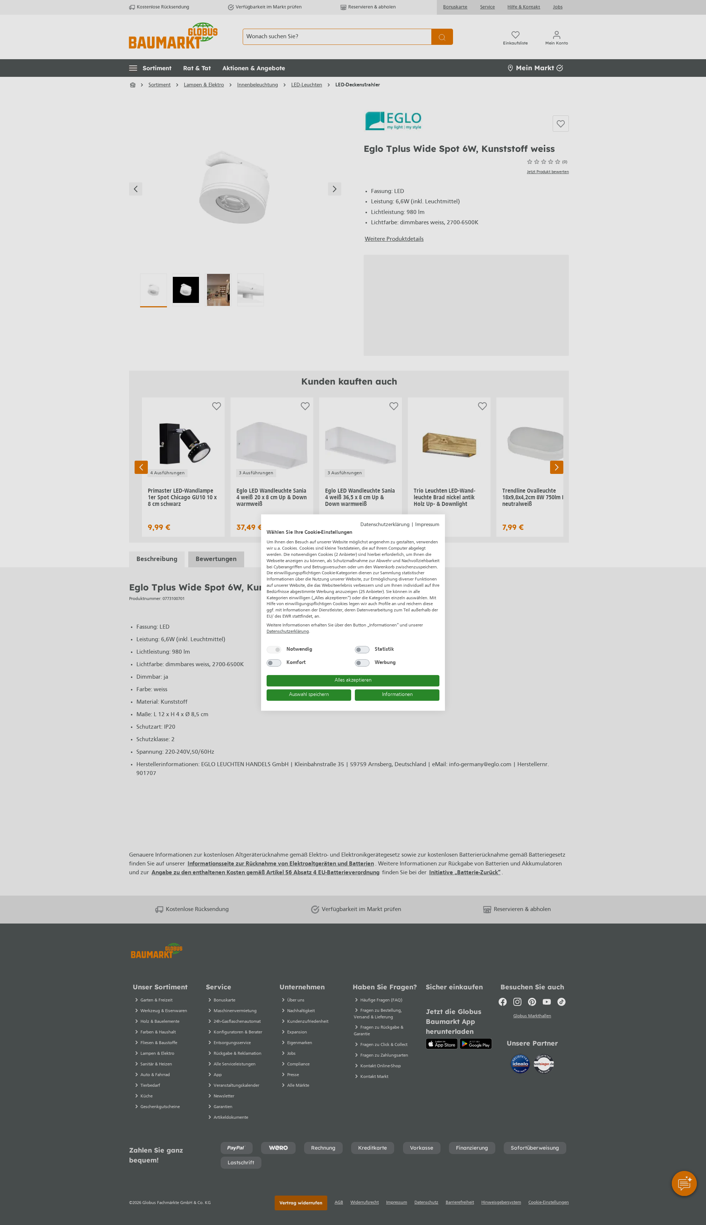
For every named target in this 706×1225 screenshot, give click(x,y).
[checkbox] (274, 649)
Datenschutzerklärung (385, 524)
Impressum (427, 524)
